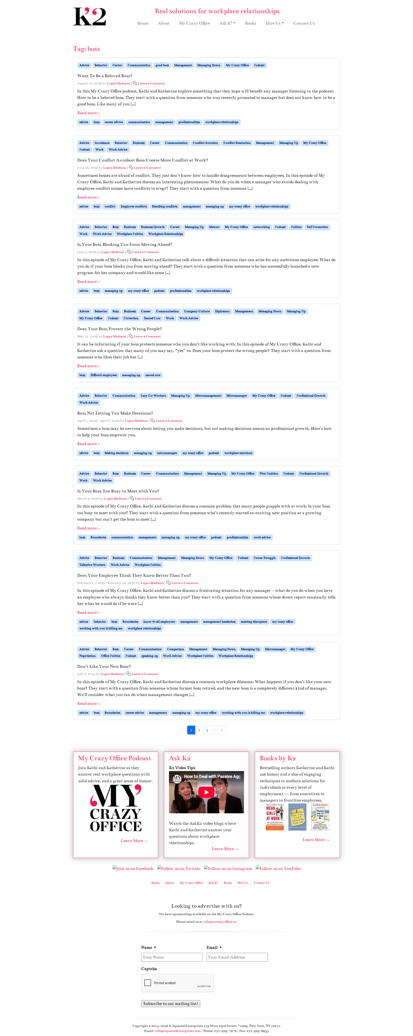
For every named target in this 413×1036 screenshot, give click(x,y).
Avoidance (102, 143)
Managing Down (208, 65)
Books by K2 (278, 758)
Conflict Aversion (205, 143)
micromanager (167, 453)
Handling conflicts (164, 206)
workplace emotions (238, 453)
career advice (114, 122)
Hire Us (273, 23)
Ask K (225, 23)
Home (142, 23)
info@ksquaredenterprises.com (178, 1031)
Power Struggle (265, 558)
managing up (215, 206)
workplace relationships (221, 122)
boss (96, 122)
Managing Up (288, 143)
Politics (296, 227)
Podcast (259, 65)
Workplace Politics (130, 234)
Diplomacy (222, 311)
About (163, 23)
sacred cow (153, 375)
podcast (159, 291)
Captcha (149, 968)
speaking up (149, 656)
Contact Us (304, 23)
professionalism (189, 122)
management (164, 122)
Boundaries (98, 537)
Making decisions (116, 453)
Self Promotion (317, 227)
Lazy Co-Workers (153, 396)
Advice (84, 65)
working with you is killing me (100, 628)
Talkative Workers (92, 565)
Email (214, 947)
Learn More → (134, 840)
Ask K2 (179, 758)
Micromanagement (208, 396)
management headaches (219, 622)
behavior (100, 622)
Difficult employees (104, 375)
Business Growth (153, 227)
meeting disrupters (254, 622)
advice (83, 122)
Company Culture (197, 311)
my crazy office (239, 206)
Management (183, 65)
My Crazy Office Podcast (114, 758)
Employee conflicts (134, 206)
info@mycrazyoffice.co (219, 922)
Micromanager (237, 396)
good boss (162, 65)
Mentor (214, 227)
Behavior (101, 65)
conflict (110, 206)
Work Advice (118, 149)
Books (250, 23)
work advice (262, 537)
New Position (269, 473)
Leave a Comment (151, 83)
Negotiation (87, 656)
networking (261, 227)
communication (139, 122)
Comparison (175, 649)
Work (99, 149)
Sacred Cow (152, 318)
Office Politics (110, 656)
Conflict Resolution (237, 143)
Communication (139, 65)
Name (149, 947)
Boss (116, 227)
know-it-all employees (159, 622)
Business (139, 143)
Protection (131, 318)
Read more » (88, 112)
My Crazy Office (194, 23)
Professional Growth (311, 396)
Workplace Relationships (165, 234)
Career (117, 65)
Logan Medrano (118, 83)
